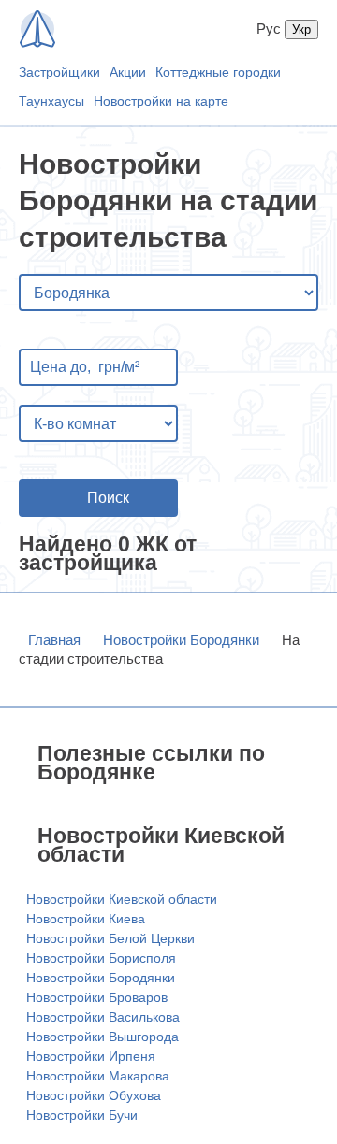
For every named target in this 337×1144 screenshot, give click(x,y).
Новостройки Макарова (97, 1075)
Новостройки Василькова (103, 1016)
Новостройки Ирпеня (90, 1056)
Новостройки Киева (85, 918)
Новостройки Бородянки (181, 640)
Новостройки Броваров (97, 997)
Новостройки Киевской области (121, 899)
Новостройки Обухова (93, 1095)
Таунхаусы (51, 100)
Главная (54, 640)
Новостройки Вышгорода (102, 1036)
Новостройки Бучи (82, 1115)
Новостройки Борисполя (101, 958)
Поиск (108, 498)
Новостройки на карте (161, 100)
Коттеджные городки (218, 71)
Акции (128, 71)
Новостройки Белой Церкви (110, 938)
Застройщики (59, 71)
